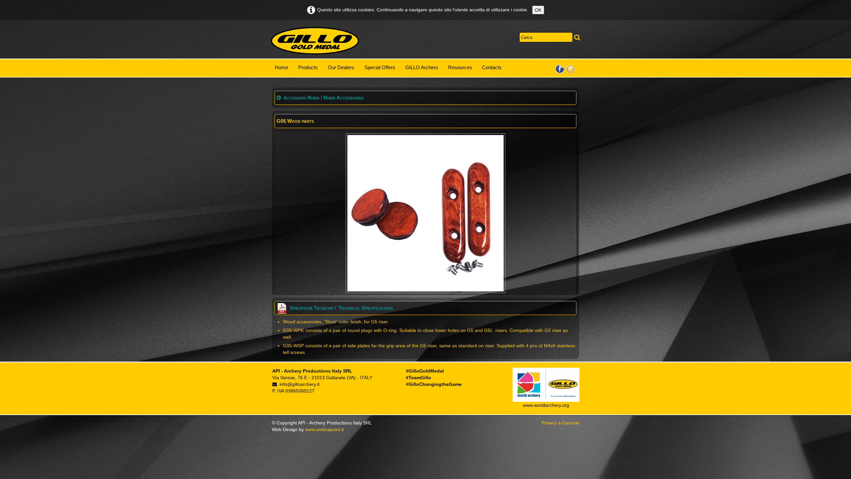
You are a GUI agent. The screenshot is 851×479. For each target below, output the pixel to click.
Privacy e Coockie (560, 422)
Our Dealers (341, 67)
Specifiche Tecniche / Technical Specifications (341, 308)
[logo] (315, 41)
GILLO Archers (421, 67)
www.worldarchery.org (546, 405)
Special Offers (379, 67)
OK (538, 10)
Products (308, 67)
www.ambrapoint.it (324, 429)
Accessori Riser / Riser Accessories (324, 97)
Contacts (492, 67)
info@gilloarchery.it (299, 384)
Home (281, 67)
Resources (460, 67)
